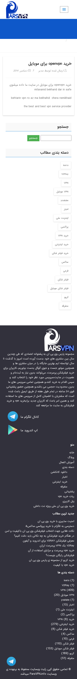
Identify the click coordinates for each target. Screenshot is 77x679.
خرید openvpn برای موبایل (49, 64)
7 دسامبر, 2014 (23, 71)
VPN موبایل (62, 191)
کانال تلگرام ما (29, 417)
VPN (66, 183)
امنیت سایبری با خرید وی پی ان (56, 521)
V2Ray (64, 174)
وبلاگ (71, 457)
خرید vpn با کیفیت (63, 565)
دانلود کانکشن (59, 472)
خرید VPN (63, 235)
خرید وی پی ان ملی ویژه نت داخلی (53, 506)
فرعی (65, 271)
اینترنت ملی (62, 218)
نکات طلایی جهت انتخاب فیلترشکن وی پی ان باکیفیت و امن (39, 531)
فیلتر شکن (63, 279)
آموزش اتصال (66, 462)
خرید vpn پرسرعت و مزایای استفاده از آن (51, 550)
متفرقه (65, 306)
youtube (64, 200)
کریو (66, 297)
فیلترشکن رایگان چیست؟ (60, 555)
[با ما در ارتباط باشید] (9, 661)
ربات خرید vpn (66, 496)
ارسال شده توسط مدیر (51, 71)
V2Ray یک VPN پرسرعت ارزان (57, 546)
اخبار (66, 209)
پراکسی (64, 227)
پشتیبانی (69, 491)
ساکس (64, 262)
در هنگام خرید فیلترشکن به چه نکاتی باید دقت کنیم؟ (44, 536)
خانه (71, 40)
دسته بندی (68, 467)
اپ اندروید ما (28, 430)
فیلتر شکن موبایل (59, 288)
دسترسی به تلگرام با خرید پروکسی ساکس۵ (50, 526)
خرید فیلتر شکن (60, 253)
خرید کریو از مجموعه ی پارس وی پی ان (51, 560)
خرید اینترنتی (61, 244)
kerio (65, 165)
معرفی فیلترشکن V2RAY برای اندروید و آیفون (48, 541)
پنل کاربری (68, 501)
